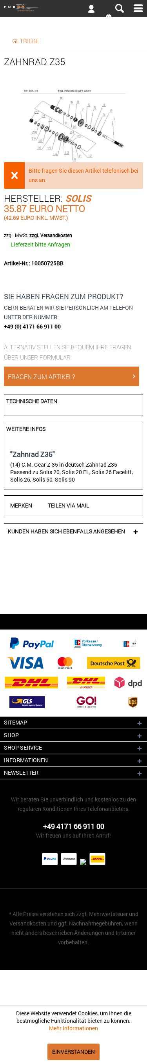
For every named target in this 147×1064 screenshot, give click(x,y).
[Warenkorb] (109, 17)
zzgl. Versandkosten (50, 235)
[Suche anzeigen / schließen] (119, 8)
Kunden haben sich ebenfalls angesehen (66, 531)
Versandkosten (27, 923)
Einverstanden (73, 1051)
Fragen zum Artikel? (41, 376)
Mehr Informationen (73, 1028)
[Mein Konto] (88, 10)
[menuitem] (73, 8)
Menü (138, 8)
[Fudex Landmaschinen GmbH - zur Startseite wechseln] (21, 8)
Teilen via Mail (68, 505)
